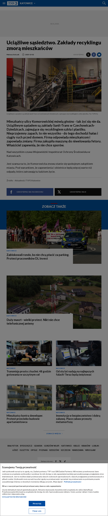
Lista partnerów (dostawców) (14, 497)
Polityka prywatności (72, 482)
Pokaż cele (37, 511)
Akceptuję (37, 503)
